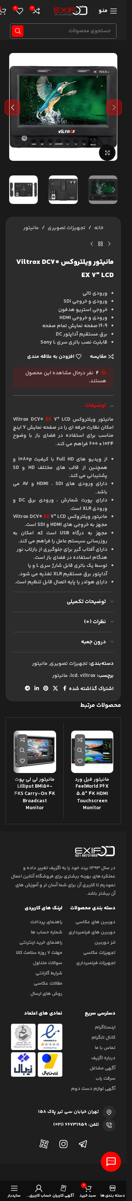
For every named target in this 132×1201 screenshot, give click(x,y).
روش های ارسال (46, 993)
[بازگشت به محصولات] (100, 244)
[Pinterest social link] (46, 688)
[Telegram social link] (27, 688)
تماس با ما (105, 1048)
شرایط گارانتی (49, 973)
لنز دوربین (105, 942)
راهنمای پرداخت (46, 922)
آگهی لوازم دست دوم (93, 1088)
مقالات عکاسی (48, 983)
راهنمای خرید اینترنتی (40, 942)
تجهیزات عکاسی (99, 952)
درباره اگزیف (103, 1058)
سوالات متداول (47, 963)
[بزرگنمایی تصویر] (107, 152)
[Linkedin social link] (36, 688)
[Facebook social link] (64, 688)
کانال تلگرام (103, 1037)
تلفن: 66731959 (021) (76, 1124)
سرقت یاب (105, 1078)
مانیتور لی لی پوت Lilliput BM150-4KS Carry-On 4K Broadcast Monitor (34, 794)
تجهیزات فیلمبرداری (95, 963)
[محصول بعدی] (91, 244)
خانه (98, 228)
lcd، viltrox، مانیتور (74, 676)
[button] (114, 107)
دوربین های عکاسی (95, 922)
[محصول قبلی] (109, 244)
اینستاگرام (105, 1027)
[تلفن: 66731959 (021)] (109, 1125)
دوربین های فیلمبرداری (92, 932)
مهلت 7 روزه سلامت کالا (39, 952)
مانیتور (31, 228)
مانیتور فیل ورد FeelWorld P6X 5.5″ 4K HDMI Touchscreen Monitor (92, 794)
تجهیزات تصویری (66, 228)
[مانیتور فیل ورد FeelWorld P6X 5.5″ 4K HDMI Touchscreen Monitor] (92, 752)
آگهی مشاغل (102, 1068)
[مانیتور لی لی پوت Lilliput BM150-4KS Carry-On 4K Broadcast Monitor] (35, 752)
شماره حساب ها (46, 932)
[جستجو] (17, 31)
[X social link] (55, 688)
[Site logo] (69, 11)
